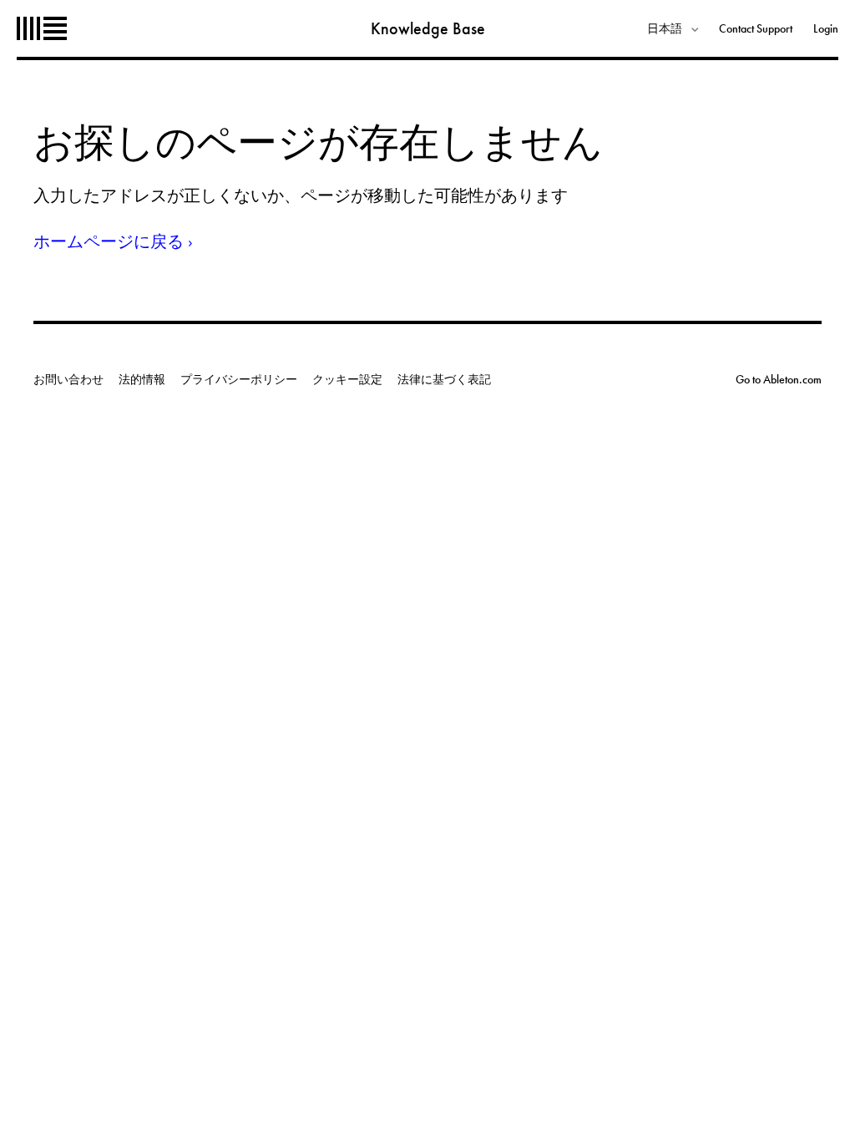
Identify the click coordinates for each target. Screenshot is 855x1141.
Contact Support (755, 28)
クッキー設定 (347, 379)
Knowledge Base (428, 28)
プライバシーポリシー (238, 379)
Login (825, 28)
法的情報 (142, 379)
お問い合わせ (68, 379)
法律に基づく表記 (444, 379)
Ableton (42, 28)
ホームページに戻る (108, 241)
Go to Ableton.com (779, 379)
